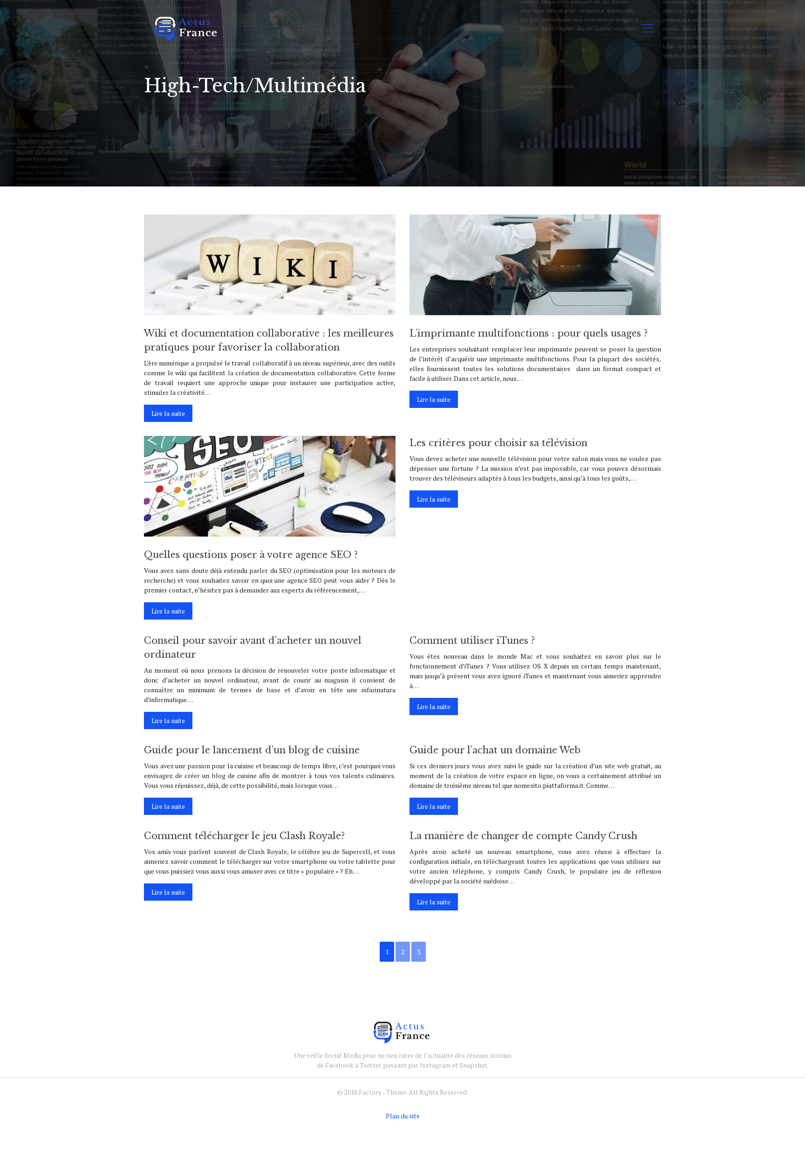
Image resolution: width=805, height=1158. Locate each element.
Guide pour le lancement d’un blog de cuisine (252, 750)
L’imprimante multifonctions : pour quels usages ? (528, 333)
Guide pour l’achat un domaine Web (494, 750)
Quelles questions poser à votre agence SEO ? (251, 554)
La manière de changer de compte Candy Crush (523, 835)
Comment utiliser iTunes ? (472, 640)
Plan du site (403, 1115)
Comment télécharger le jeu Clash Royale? (244, 835)
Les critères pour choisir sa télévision (498, 442)
